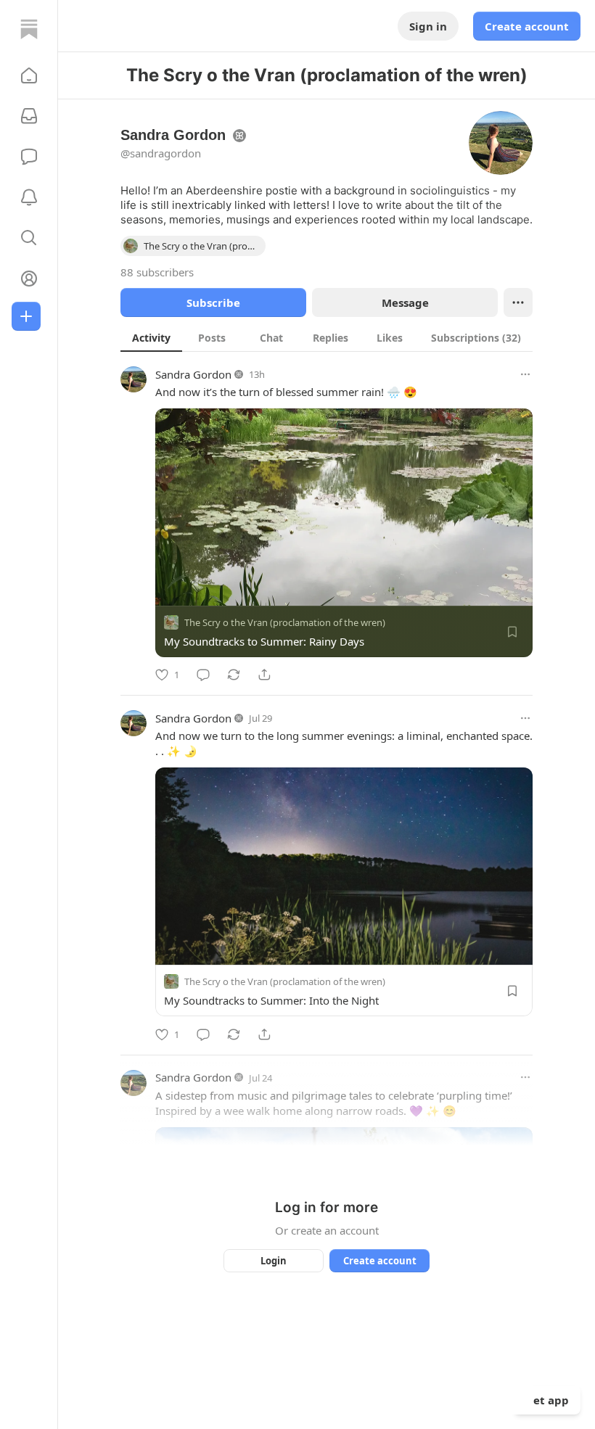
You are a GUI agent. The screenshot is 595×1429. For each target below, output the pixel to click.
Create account (527, 26)
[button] (29, 75)
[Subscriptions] (29, 116)
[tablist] (326, 337)
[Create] (26, 316)
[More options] (525, 374)
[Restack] (233, 674)
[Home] (29, 29)
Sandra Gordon (193, 374)
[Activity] (29, 197)
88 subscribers (157, 272)
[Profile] (29, 278)
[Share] (264, 674)
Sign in (428, 26)
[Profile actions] (518, 302)
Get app (547, 1400)
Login (273, 1260)
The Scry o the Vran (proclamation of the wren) (284, 622)
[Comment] (203, 674)
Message (405, 302)
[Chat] (29, 156)
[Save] (512, 631)
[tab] (151, 337)
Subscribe (213, 302)
